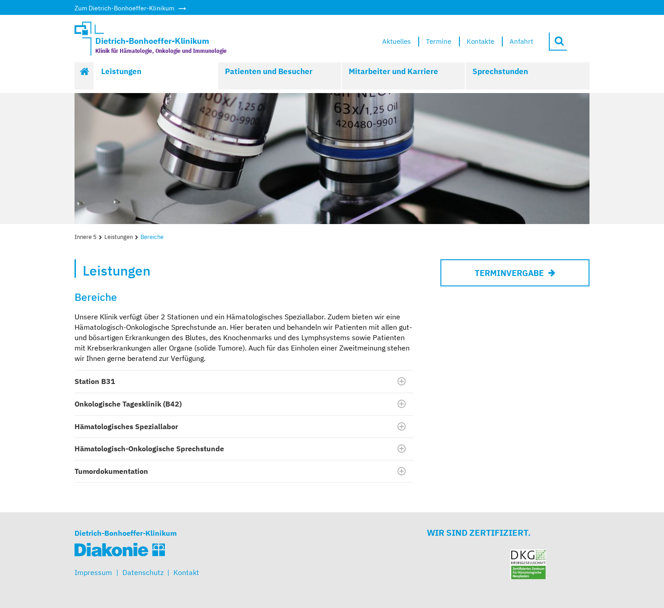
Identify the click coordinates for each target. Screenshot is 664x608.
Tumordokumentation (111, 471)
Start (84, 75)
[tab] (244, 381)
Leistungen (121, 71)
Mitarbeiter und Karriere (393, 71)
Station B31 (95, 381)
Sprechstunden (500, 71)
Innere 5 (86, 237)
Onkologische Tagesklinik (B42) (128, 403)
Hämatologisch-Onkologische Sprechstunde (149, 448)
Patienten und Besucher (269, 71)
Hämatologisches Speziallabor (126, 426)
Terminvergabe (509, 273)
